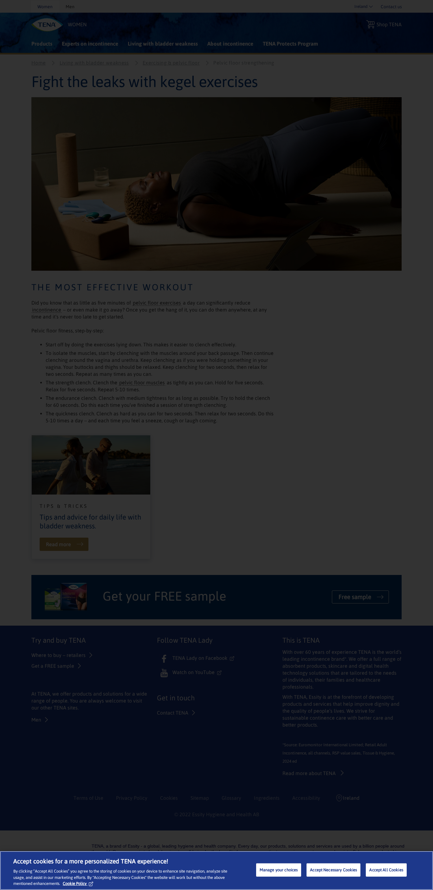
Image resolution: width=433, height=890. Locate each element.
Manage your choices (279, 870)
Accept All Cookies (386, 870)
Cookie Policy (75, 883)
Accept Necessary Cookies (333, 870)
